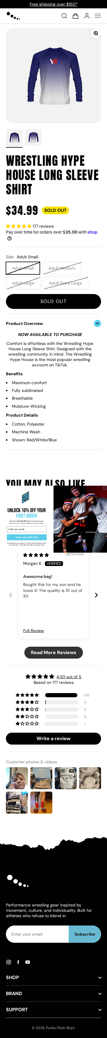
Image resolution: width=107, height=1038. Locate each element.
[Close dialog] (104, 487)
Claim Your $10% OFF (27, 537)
